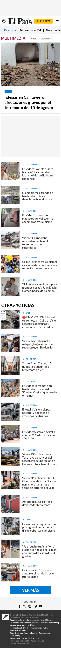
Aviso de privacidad (49, 622)
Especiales (46, 38)
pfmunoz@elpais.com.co (21, 643)
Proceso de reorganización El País (25, 638)
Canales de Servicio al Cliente (39, 620)
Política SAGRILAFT (19, 628)
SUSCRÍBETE (43, 21)
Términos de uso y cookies (22, 625)
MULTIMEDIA (13, 38)
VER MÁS (30, 590)
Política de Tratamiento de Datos (25, 622)
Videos (34, 38)
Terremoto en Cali (30, 30)
